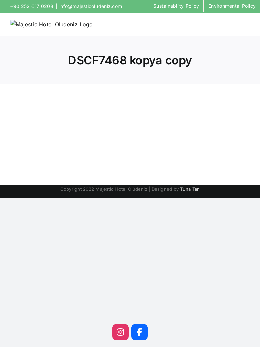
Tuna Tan (190, 189)
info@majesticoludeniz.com (90, 6)
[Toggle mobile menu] (247, 24)
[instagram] (120, 332)
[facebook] (139, 332)
